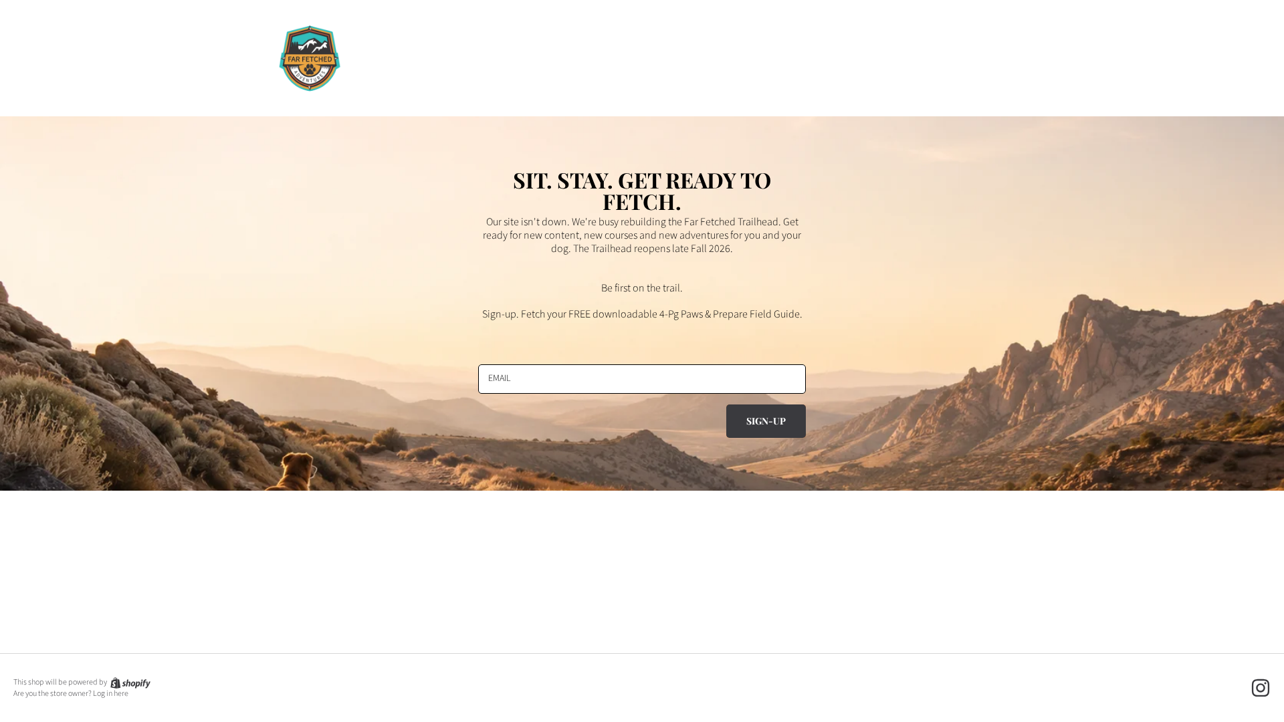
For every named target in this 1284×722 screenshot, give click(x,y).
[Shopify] (129, 682)
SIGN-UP (766, 420)
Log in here (110, 694)
